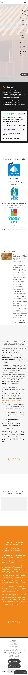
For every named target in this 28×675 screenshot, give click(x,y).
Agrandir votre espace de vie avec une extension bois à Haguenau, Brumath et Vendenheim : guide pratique (20, 256)
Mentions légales (14, 649)
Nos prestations (14, 642)
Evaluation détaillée (9, 129)
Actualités (14, 645)
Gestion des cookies (14, 654)
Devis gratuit (14, 459)
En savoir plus (6, 109)
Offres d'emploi (14, 646)
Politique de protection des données (14, 652)
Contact (14, 648)
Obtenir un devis (20, 672)
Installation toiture (14, 655)
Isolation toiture (14, 657)
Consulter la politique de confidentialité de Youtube (14, 506)
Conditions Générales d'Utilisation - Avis (14, 651)
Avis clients (14, 643)
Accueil (14, 640)
